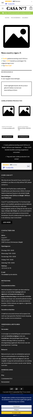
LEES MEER (7, 222)
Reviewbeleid (5, 382)
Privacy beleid (26, 392)
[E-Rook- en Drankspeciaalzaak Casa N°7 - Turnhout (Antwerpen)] (16, 8)
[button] (3, 8)
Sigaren (25, 17)
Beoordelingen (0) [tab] (7, 72)
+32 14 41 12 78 (6, 268)
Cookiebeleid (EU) (6, 378)
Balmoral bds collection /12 (24, 128)
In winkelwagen (7, 136)
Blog (2, 375)
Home (7, 17)
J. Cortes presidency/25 (8, 128)
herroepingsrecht (18, 292)
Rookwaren (15, 17)
